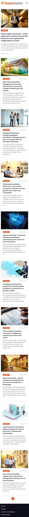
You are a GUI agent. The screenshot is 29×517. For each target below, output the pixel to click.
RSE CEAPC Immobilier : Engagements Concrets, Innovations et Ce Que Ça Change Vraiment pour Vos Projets (13, 86)
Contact (3, 509)
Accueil (3, 506)
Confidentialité (5, 515)
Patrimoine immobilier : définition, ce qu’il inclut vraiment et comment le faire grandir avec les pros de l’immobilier (14, 188)
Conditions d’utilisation (8, 512)
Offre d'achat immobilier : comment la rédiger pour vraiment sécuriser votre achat (12, 334)
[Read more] (14, 18)
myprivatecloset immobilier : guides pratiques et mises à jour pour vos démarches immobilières (14, 430)
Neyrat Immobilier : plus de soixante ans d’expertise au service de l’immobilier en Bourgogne (13, 381)
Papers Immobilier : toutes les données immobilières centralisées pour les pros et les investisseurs (14, 238)
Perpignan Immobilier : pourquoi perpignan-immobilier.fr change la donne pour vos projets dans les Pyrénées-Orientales (14, 137)
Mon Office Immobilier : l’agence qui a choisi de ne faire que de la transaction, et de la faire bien (14, 477)
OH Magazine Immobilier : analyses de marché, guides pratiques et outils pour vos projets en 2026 (13, 287)
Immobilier (4, 30)
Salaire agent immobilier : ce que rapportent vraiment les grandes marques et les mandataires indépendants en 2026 (14, 37)
